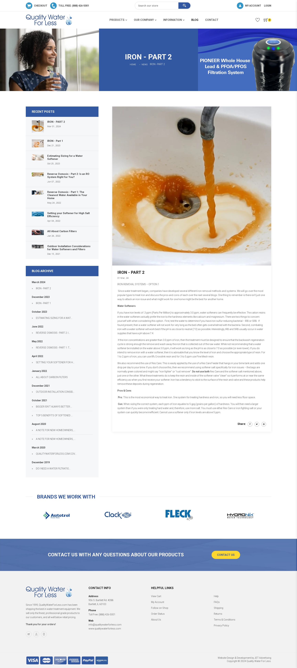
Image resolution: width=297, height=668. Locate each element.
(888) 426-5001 (107, 614)
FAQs (217, 602)
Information (172, 20)
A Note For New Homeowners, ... (55, 430)
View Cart (156, 596)
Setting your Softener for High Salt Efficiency (68, 215)
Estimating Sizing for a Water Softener (65, 157)
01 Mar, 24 (123, 278)
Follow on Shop (159, 608)
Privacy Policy (221, 625)
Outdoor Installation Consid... (55, 391)
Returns (218, 613)
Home (133, 64)
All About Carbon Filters (62, 231)
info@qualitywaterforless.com (105, 624)
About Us (156, 619)
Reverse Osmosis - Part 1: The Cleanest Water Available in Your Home (67, 195)
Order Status (158, 613)
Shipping (218, 608)
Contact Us (226, 554)
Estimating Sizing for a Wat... (54, 318)
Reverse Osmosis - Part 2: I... (53, 332)
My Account (157, 602)
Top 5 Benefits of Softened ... (54, 415)
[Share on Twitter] (257, 424)
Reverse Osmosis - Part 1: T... (53, 347)
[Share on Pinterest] (263, 424)
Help (216, 596)
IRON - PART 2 (56, 121)
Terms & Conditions (224, 619)
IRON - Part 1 (55, 140)
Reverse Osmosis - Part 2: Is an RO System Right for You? (68, 175)
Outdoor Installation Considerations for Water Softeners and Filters (68, 248)
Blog (194, 20)
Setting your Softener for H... (55, 362)
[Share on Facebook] (250, 424)
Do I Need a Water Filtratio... (53, 468)
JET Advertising (263, 657)
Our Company (144, 20)
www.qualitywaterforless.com (105, 628)
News (144, 64)
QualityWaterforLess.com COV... (56, 453)
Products (116, 20)
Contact (211, 20)
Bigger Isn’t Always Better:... (54, 406)
